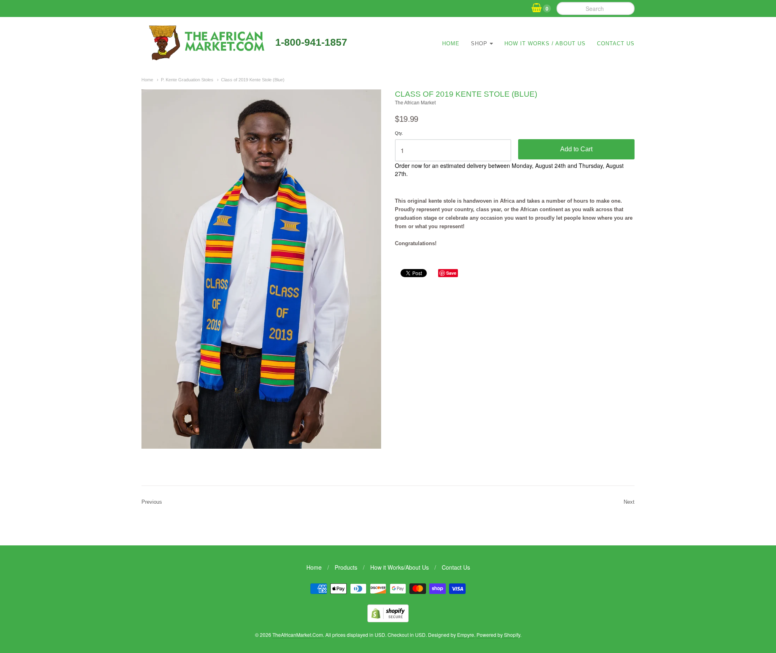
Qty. (399, 133)
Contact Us (616, 43)
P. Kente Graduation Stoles (187, 79)
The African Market (415, 103)
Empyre (465, 634)
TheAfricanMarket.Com (297, 634)
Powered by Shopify (498, 634)
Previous (151, 502)
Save (451, 273)
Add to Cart (576, 149)
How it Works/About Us (399, 567)
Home (451, 43)
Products (346, 567)
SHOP (479, 43)
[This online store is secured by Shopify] (388, 619)
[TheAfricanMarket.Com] (205, 57)
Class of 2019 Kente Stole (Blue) (253, 79)
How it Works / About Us (545, 43)
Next (629, 502)
